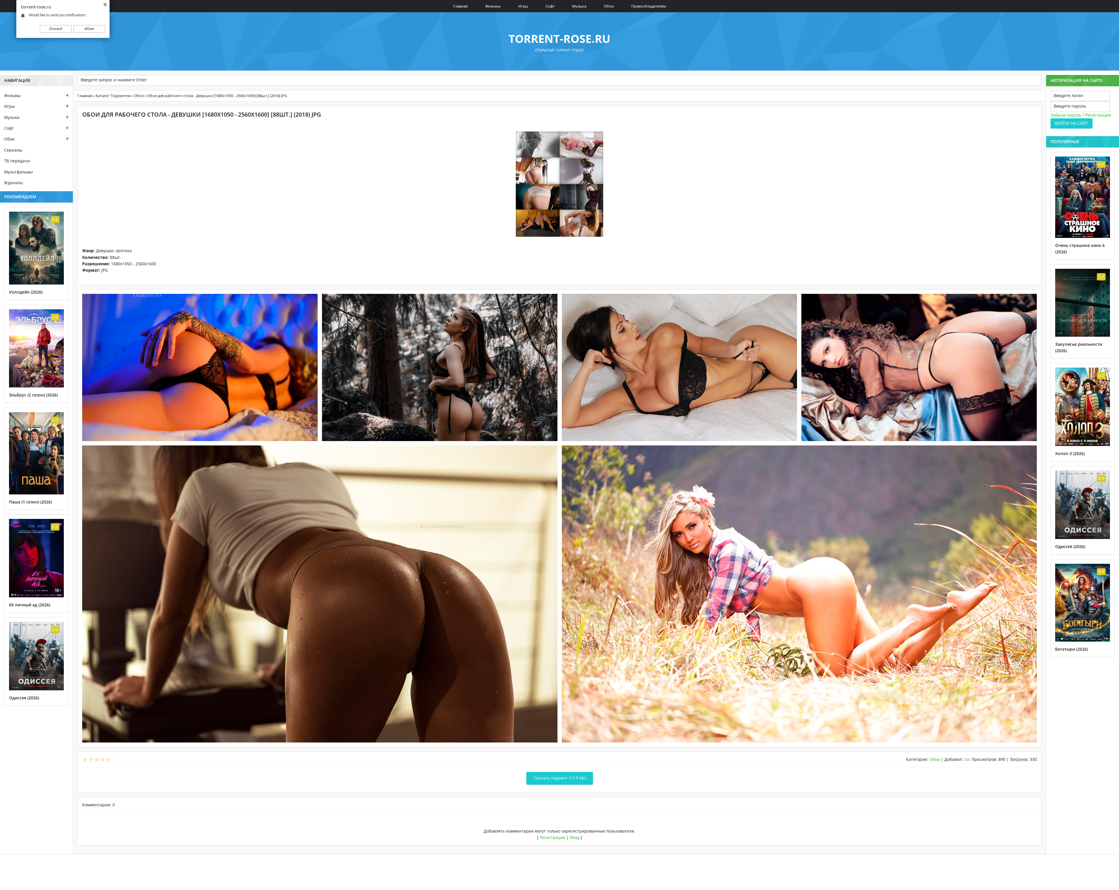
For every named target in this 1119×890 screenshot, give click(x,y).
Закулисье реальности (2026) (1078, 347)
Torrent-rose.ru (559, 38)
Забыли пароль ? (1067, 115)
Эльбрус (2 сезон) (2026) (33, 395)
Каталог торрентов (113, 95)
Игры (523, 6)
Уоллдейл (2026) (26, 292)
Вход (574, 837)
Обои (609, 6)
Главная (460, 6)
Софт (550, 6)
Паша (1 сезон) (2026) (30, 502)
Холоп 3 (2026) (1070, 453)
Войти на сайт (1071, 123)
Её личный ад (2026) (29, 605)
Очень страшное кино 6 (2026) (1080, 248)
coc (967, 759)
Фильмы (493, 6)
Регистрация (552, 837)
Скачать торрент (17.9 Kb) (560, 778)
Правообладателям (648, 6)
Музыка (579, 6)
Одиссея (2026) (24, 698)
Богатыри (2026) (1071, 649)
